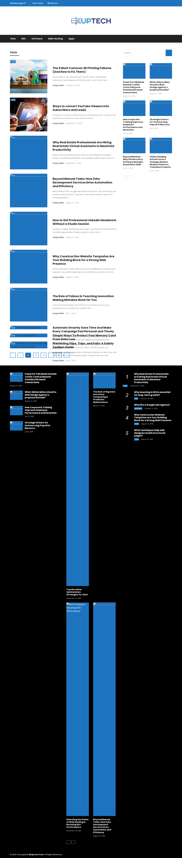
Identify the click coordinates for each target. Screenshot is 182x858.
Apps (72, 38)
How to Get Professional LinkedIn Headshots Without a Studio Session (84, 222)
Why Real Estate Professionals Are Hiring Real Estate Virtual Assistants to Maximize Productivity (83, 146)
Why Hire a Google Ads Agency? (152, 404)
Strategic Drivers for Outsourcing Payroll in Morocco (160, 122)
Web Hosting (55, 38)
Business (138, 408)
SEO (23, 38)
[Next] (130, 177)
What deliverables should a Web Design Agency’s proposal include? (160, 86)
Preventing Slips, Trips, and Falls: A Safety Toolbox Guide (83, 345)
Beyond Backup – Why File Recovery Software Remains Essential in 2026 (133, 160)
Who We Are (52, 3)
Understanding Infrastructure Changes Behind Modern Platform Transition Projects (160, 161)
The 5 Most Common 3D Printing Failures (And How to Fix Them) (82, 70)
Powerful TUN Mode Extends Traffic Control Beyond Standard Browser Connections (133, 87)
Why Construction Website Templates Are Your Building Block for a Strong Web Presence (83, 260)
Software (36, 38)
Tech (13, 38)
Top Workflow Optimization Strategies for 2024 (77, 592)
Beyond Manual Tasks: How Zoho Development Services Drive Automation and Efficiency (82, 182)
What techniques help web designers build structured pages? (149, 433)
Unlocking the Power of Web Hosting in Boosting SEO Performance (77, 823)
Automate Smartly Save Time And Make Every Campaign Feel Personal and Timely (83, 329)
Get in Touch (38, 3)
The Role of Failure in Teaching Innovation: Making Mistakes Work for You (83, 298)
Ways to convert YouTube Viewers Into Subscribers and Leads (81, 108)
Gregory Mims (58, 85)
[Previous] (125, 177)
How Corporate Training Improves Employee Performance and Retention (133, 124)
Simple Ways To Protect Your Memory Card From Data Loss (84, 337)
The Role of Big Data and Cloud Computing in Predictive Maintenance (104, 397)
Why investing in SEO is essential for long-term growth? (152, 393)
